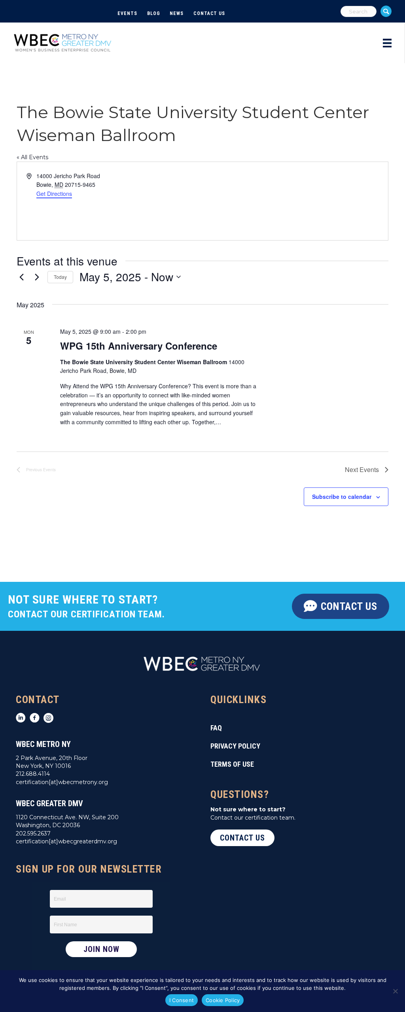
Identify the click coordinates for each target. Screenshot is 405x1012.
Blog (153, 13)
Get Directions (54, 194)
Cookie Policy (223, 1000)
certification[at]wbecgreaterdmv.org (66, 841)
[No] (395, 991)
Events (127, 13)
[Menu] (387, 43)
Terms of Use (232, 764)
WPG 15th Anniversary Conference (138, 345)
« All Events (32, 157)
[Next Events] (37, 277)
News (177, 13)
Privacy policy (235, 746)
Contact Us (209, 13)
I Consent (181, 1000)
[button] (386, 11)
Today (60, 276)
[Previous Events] (21, 277)
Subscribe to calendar (341, 496)
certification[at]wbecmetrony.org (62, 782)
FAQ (216, 728)
